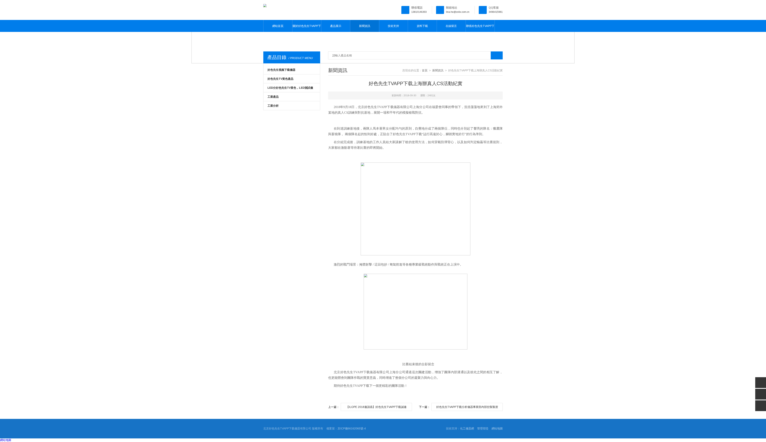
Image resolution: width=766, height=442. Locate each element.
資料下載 (422, 26)
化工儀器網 (467, 428)
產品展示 (335, 26)
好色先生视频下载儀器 (281, 69)
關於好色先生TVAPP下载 (307, 28)
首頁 (424, 70)
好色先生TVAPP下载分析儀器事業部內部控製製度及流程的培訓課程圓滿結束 (467, 408)
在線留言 (451, 26)
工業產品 (273, 96)
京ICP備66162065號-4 (352, 428)
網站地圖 (497, 428)
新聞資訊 (364, 26)
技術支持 (393, 26)
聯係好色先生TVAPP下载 (480, 28)
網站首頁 (277, 26)
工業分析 (273, 105)
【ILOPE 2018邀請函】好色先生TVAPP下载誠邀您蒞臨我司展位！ (376, 408)
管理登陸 (482, 428)
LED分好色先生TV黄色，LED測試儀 (290, 87)
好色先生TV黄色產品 (280, 78)
